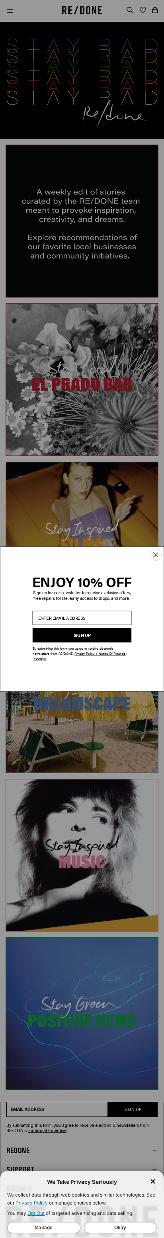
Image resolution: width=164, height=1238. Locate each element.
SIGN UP (82, 635)
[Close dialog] (156, 554)
